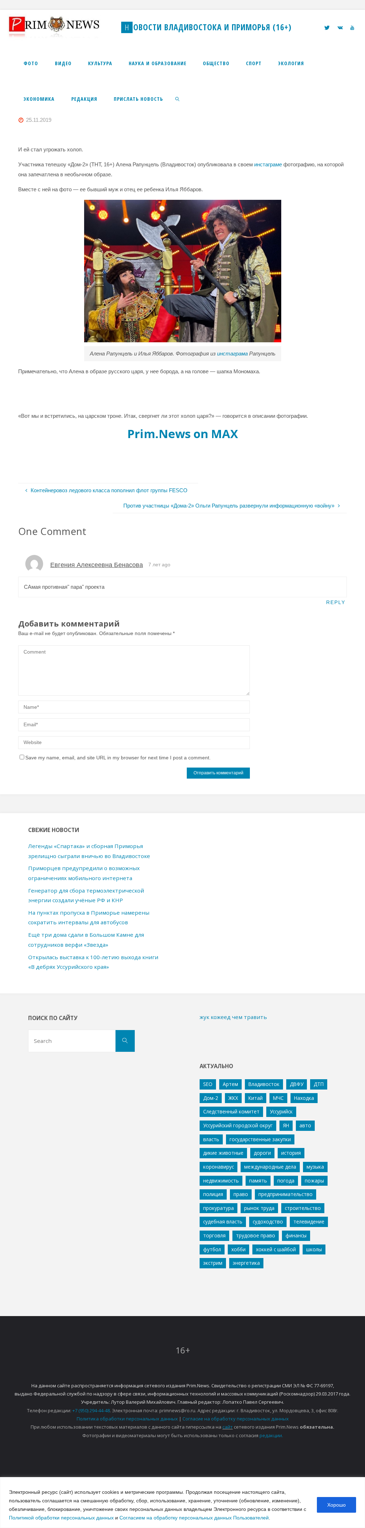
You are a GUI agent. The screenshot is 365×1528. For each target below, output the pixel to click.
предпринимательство (285, 1194)
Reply (335, 602)
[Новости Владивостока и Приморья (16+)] (61, 27)
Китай (255, 1098)
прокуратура (218, 1208)
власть (211, 1139)
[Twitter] (327, 28)
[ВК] (340, 28)
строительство (303, 1208)
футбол (212, 1249)
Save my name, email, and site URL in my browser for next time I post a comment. (118, 757)
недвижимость (221, 1180)
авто (305, 1125)
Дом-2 (210, 1098)
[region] (182, 1502)
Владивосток (263, 1084)
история (291, 1152)
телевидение (308, 1221)
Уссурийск (281, 1111)
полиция (213, 1194)
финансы (296, 1235)
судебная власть (222, 1221)
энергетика (246, 1262)
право (240, 1194)
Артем (230, 1084)
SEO (207, 1084)
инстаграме (268, 164)
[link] (177, 98)
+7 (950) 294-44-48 (91, 1410)
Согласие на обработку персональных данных (235, 1418)
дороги (262, 1152)
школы (314, 1249)
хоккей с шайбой (276, 1249)
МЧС (278, 1098)
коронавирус (218, 1166)
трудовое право (255, 1235)
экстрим (212, 1262)
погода (285, 1180)
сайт (227, 1427)
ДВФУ (296, 1084)
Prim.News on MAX (182, 434)
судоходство (268, 1221)
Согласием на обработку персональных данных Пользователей (194, 1518)
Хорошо (336, 1505)
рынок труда (259, 1208)
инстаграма (232, 353)
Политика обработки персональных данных (127, 1418)
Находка (304, 1098)
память (258, 1180)
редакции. (271, 1435)
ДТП (319, 1084)
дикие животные (223, 1152)
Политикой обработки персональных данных (61, 1518)
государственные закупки (260, 1139)
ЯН (286, 1125)
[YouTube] (352, 28)
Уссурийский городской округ (238, 1125)
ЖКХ (233, 1098)
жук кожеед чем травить (233, 1016)
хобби (238, 1249)
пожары (314, 1180)
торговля (214, 1235)
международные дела (270, 1166)
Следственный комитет (231, 1111)
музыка (315, 1166)
